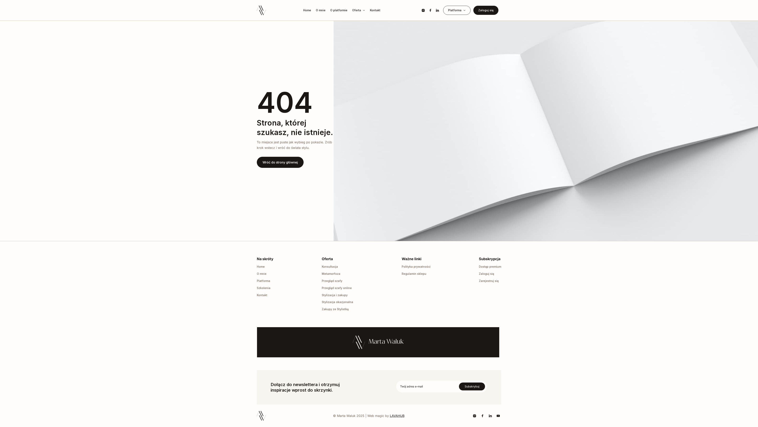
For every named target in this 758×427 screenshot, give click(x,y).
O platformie (338, 10)
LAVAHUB (397, 416)
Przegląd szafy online (337, 288)
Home (307, 10)
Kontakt (375, 10)
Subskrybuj (472, 386)
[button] (358, 10)
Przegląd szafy (332, 280)
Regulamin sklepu (414, 273)
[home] (261, 10)
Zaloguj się (485, 10)
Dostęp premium (490, 266)
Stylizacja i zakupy (335, 295)
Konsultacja (330, 266)
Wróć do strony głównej (280, 162)
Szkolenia (263, 288)
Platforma (263, 280)
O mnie (321, 10)
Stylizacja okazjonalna (337, 302)
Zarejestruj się (489, 280)
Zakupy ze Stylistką (335, 309)
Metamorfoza (331, 273)
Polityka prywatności (416, 266)
